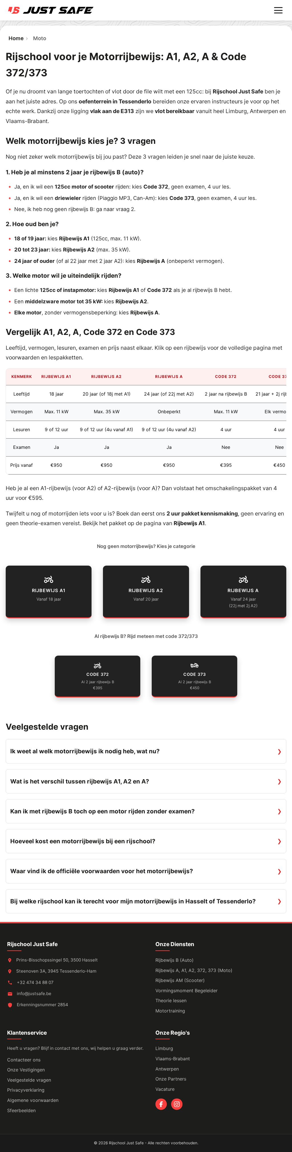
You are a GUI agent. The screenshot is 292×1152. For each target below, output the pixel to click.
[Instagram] (176, 1104)
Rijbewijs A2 (79, 249)
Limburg (164, 1048)
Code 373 (181, 198)
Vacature (165, 1089)
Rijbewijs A (151, 261)
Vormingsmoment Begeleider (186, 990)
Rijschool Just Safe (32, 944)
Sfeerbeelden (21, 1110)
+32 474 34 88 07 (35, 982)
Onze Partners (170, 1079)
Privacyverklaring (25, 1090)
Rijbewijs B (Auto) (174, 960)
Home (16, 38)
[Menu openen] (278, 10)
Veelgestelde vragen (29, 1080)
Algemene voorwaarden (32, 1100)
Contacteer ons (23, 1060)
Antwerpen (167, 1069)
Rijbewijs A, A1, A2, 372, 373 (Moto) (193, 970)
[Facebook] (161, 1104)
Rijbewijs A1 (74, 238)
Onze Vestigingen (26, 1070)
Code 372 (155, 186)
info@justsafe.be (34, 993)
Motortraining (170, 1011)
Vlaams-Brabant (172, 1058)
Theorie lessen (170, 1000)
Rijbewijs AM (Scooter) (180, 980)
